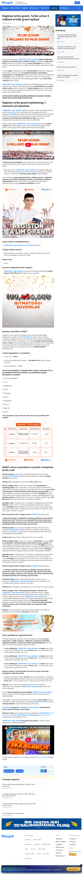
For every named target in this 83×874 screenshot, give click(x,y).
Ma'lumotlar (60, 847)
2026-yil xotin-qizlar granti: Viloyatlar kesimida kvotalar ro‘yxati (68, 58)
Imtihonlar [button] (44, 8)
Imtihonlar (59, 850)
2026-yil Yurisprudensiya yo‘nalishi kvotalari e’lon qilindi (67, 76)
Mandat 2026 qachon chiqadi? (66, 67)
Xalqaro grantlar (37, 839)
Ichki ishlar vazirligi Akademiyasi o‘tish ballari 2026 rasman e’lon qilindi (67, 36)
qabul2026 (37, 844)
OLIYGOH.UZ (6, 707)
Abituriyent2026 (46, 844)
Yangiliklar (24, 8)
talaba (26, 849)
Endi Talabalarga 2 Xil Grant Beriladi (13, 813)
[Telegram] (42, 770)
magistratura (28, 844)
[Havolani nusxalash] (49, 770)
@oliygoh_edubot (40, 757)
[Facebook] (45, 770)
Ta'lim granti (19, 771)
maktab (39, 853)
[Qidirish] (79, 8)
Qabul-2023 (46, 853)
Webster (54, 8)
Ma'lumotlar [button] (33, 8)
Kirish (77, 2)
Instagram (72, 839)
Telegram (72, 842)
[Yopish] (81, 865)
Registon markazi (9, 771)
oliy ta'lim (33, 849)
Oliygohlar (5, 8)
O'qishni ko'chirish (29, 853)
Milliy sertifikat (15, 8)
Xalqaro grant (28, 858)
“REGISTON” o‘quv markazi (29, 707)
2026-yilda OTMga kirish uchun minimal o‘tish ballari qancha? (66, 47)
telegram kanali (45, 715)
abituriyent (27, 839)
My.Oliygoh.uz (64, 8)
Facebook (72, 844)
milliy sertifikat (41, 849)
